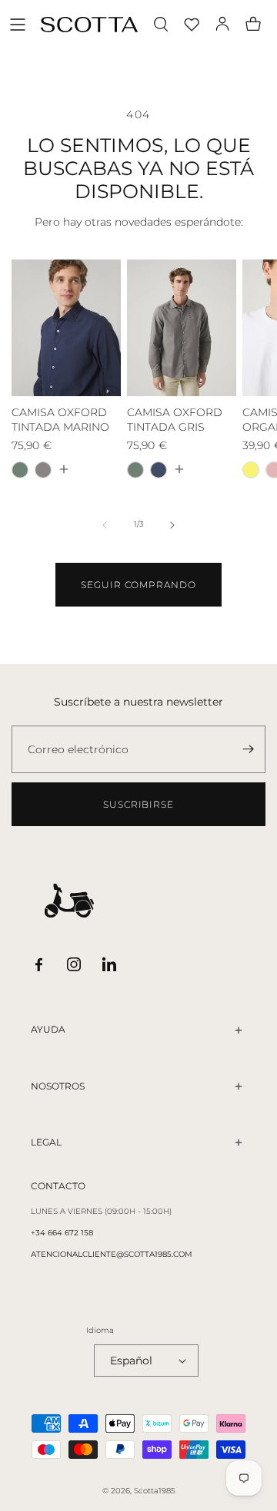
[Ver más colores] (63, 469)
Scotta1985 (154, 1491)
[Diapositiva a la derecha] (172, 525)
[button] (17, 24)
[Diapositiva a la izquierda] (105, 525)
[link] (138, 585)
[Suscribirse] (248, 749)
